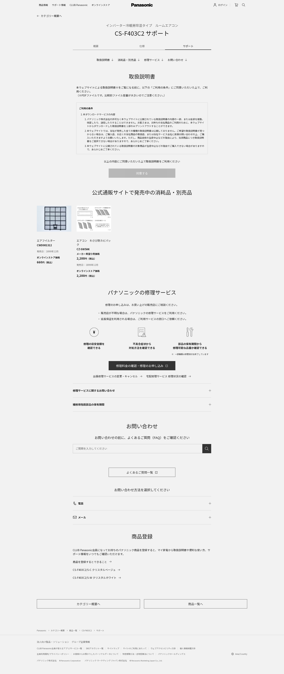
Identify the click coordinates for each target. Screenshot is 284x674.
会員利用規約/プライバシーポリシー (53, 653)
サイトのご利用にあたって (135, 648)
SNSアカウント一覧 (94, 648)
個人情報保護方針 (188, 648)
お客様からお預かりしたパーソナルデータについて (95, 653)
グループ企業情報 (81, 641)
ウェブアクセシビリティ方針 (163, 648)
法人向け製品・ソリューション (53, 641)
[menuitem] (43, 5)
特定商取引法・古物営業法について (138, 653)
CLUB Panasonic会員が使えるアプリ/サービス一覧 (59, 648)
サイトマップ (113, 648)
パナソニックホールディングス (171, 653)
